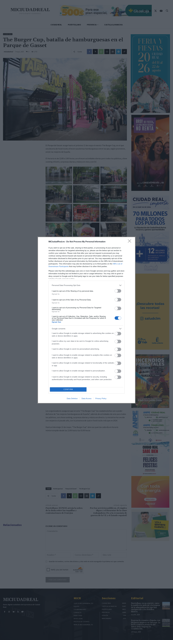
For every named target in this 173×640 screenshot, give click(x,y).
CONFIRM (68, 389)
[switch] (118, 291)
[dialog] (86, 320)
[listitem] (86, 285)
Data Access (86, 398)
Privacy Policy (100, 398)
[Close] (130, 241)
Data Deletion (72, 398)
